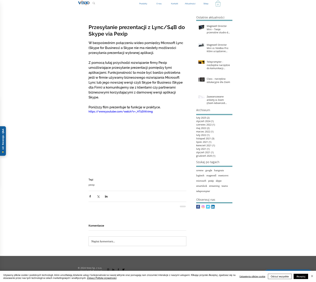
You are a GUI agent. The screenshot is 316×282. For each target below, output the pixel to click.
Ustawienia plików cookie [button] (252, 276)
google (208, 170)
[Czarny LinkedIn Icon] (113, 269)
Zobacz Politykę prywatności (102, 278)
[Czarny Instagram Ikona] (108, 269)
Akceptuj (300, 276)
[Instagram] (203, 207)
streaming (214, 185)
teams (225, 185)
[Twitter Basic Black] (123, 269)
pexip (92, 184)
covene (199, 170)
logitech (200, 175)
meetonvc (223, 175)
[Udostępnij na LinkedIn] (106, 196)
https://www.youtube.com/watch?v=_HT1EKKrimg (121, 111)
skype (219, 180)
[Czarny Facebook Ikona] (118, 269)
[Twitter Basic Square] (208, 207)
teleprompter (203, 191)
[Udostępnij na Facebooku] (90, 196)
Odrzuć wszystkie (280, 276)
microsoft (201, 180)
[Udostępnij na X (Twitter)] (98, 196)
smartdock (201, 185)
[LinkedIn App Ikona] (213, 207)
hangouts (219, 170)
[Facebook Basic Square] (198, 207)
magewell (211, 175)
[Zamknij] (312, 276)
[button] (218, 3)
